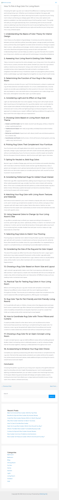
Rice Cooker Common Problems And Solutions (21, 434)
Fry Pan (9, 465)
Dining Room (11, 462)
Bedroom (10, 457)
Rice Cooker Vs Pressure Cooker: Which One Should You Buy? (26, 436)
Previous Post (6, 386)
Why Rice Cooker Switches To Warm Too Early (21, 420)
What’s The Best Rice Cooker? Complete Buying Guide (23, 428)
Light (9, 473)
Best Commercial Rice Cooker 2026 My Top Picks (22, 413)
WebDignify (43, 494)
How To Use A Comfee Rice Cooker (17, 423)
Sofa (8, 481)
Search (6, 393)
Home (9, 468)
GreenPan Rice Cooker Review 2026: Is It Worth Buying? (24, 418)
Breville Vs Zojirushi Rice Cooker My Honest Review (22, 415)
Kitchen (9, 470)
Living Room (11, 476)
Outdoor (10, 478)
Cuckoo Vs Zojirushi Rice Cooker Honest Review (21, 431)
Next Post (53, 386)
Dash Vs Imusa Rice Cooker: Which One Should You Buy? (24, 426)
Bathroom (10, 454)
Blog (8, 460)
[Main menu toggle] (56, 2)
